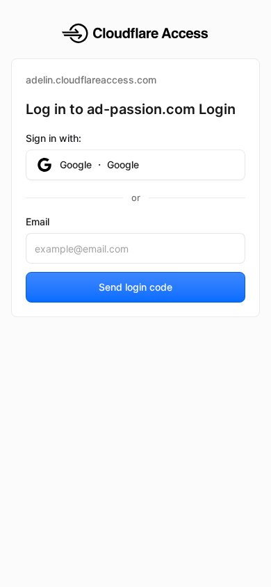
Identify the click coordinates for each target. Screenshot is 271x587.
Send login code (135, 287)
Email (37, 221)
